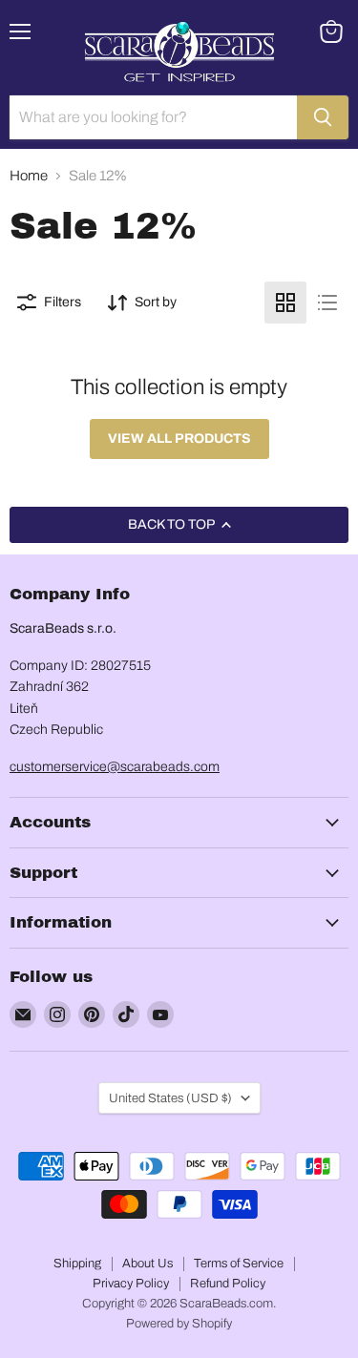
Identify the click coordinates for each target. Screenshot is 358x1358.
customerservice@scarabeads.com (115, 767)
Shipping (77, 1263)
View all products (179, 438)
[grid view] (285, 303)
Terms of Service (239, 1263)
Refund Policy (227, 1283)
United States (170, 1098)
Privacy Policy (131, 1283)
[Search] (322, 117)
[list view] (327, 303)
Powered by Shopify (179, 1323)
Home (29, 175)
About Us (147, 1263)
